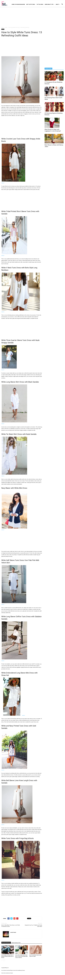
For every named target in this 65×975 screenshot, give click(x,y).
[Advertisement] (32, 16)
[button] (62, 4)
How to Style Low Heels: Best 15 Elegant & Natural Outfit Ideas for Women (7, 956)
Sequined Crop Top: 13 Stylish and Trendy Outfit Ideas (33, 926)
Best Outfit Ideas (30, 4)
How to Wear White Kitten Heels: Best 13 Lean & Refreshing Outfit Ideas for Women (21, 956)
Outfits (3, 29)
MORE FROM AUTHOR (16, 942)
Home (2, 27)
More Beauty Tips (49, 4)
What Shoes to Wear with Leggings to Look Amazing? (53, 130)
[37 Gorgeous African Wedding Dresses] (54, 76)
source (2, 182)
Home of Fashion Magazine (18, 4)
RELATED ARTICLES (6, 942)
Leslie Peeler (13, 932)
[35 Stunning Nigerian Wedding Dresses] (54, 107)
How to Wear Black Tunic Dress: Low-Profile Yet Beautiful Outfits (10, 926)
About (57, 4)
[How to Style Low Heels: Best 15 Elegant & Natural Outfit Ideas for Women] (7, 949)
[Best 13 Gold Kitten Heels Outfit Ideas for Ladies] (35, 949)
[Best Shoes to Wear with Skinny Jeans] (54, 138)
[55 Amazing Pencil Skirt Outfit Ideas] (54, 91)
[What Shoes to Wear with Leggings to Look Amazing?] (54, 123)
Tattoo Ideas (39, 4)
